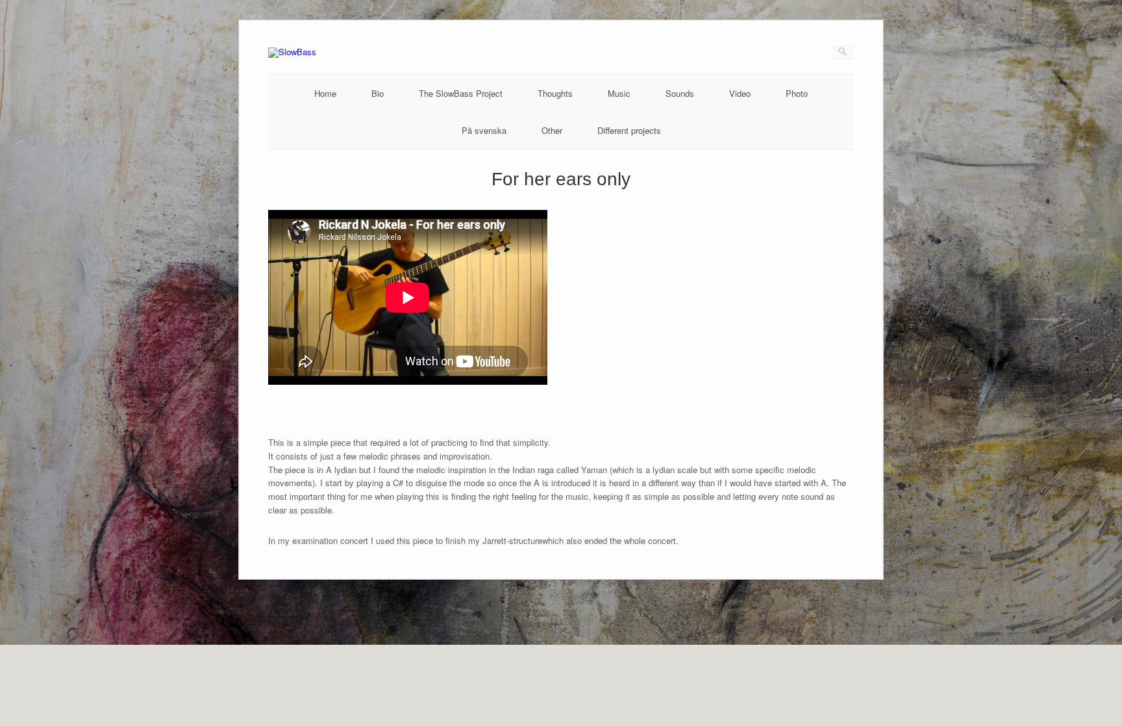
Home (325, 93)
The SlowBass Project (461, 93)
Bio (377, 93)
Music (619, 93)
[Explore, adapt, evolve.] (292, 51)
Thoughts (555, 93)
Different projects (629, 130)
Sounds (680, 93)
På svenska (484, 130)
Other (552, 130)
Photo (797, 93)
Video (740, 93)
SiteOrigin (578, 618)
